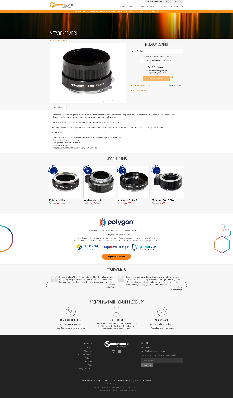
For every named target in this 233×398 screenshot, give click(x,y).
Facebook (150, 1)
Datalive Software (145, 381)
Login (167, 1)
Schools (88, 358)
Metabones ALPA (57, 200)
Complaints (100, 381)
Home (89, 347)
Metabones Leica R (92, 200)
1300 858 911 (146, 347)
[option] (138, 51)
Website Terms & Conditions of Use (117, 381)
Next (123, 72)
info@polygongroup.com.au (153, 351)
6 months (145, 61)
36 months (167, 61)
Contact (88, 361)
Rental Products (55, 40)
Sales (176, 1)
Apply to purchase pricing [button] (141, 85)
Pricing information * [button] (140, 90)
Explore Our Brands (116, 257)
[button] (47, 285)
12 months (156, 61)
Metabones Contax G (127, 200)
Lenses (65, 40)
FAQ (156, 1)
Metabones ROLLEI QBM (163, 200)
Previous (53, 72)
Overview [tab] (58, 107)
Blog (161, 1)
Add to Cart (157, 78)
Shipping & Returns (83, 368)
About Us (88, 351)
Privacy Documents (88, 381)
